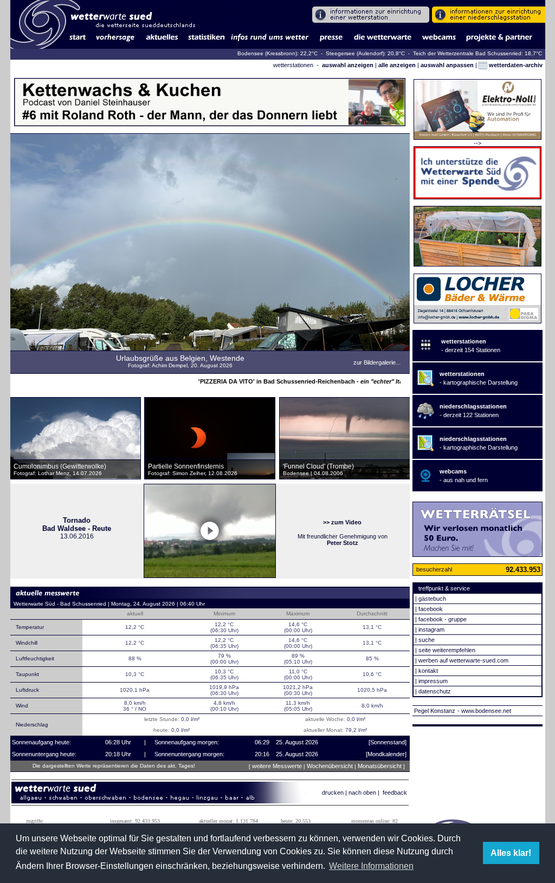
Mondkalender (386, 754)
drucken (333, 792)
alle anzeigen (397, 65)
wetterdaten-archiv (515, 65)
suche (426, 640)
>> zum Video (342, 522)
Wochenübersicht (330, 766)
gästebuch (432, 598)
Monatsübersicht (380, 766)
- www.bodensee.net (484, 710)
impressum (433, 681)
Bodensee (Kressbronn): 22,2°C (278, 53)
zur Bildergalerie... (377, 362)
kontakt (428, 670)
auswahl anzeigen (347, 65)
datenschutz (434, 691)
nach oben (362, 792)
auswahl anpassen (447, 65)
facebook (430, 609)
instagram (431, 629)
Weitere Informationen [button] (371, 866)
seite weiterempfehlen (446, 650)
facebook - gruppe (442, 619)
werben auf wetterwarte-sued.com (463, 660)
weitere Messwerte (277, 766)
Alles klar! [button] (511, 853)
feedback (395, 792)
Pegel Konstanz (434, 710)
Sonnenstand (387, 742)
